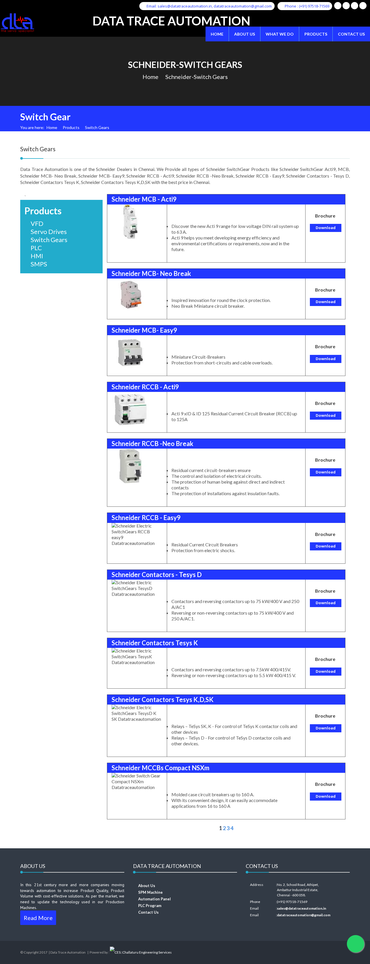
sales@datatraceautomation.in (301, 908)
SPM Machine (150, 892)
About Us (244, 34)
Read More (38, 917)
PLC (35, 248)
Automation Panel (154, 899)
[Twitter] (333, 952)
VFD (36, 223)
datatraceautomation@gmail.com (303, 915)
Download (326, 227)
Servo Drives (48, 231)
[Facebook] (322, 952)
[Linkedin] (344, 952)
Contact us (351, 34)
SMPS (38, 264)
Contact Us (148, 912)
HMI (36, 256)
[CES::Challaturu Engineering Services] (141, 952)
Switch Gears (48, 240)
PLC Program (149, 905)
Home (217, 34)
